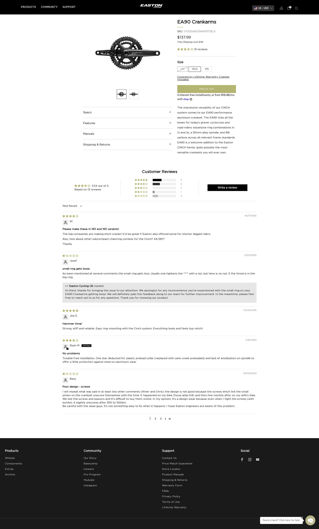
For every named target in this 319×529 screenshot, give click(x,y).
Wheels (10, 458)
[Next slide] (165, 52)
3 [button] (160, 419)
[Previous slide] (89, 52)
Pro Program (92, 474)
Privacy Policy (171, 496)
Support (69, 7)
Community (49, 7)
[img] (70, 216)
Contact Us (169, 458)
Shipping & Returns (174, 480)
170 (182, 69)
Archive (10, 474)
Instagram (90, 485)
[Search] (296, 8)
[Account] (281, 8)
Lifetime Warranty (174, 507)
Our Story (90, 458)
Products (28, 7)
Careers (89, 469)
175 (207, 69)
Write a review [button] (227, 187)
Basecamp (91, 463)
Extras (9, 469)
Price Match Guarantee (177, 463)
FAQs (165, 491)
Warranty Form (172, 485)
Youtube (89, 480)
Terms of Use (171, 502)
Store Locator (171, 469)
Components (13, 463)
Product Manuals (173, 474)
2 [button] (155, 419)
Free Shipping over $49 (190, 42)
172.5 (195, 69)
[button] (185, 49)
